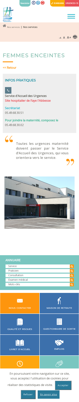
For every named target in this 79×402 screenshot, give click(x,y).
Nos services (13, 27)
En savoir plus (48, 394)
